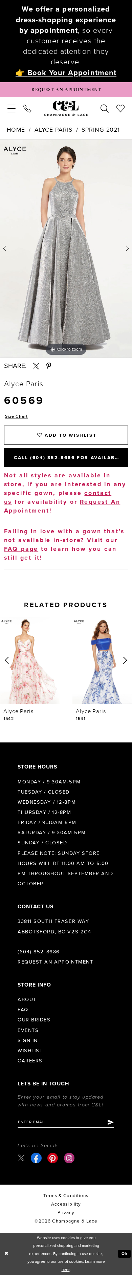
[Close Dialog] (6, 1254)
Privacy (66, 1212)
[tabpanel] (66, 248)
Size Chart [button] (16, 416)
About (27, 999)
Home (16, 129)
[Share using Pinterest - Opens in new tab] (48, 366)
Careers (30, 1061)
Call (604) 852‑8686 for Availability (71, 457)
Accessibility (66, 1204)
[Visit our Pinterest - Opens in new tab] (52, 1158)
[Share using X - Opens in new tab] (36, 366)
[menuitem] (11, 109)
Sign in (28, 1040)
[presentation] (30, 660)
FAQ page (21, 549)
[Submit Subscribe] (110, 1122)
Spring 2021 (101, 129)
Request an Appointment (55, 962)
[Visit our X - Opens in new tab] (21, 1158)
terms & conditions (65, 1195)
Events (28, 1030)
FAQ (23, 1010)
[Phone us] (27, 109)
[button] (11, 109)
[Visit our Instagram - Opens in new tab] (69, 1158)
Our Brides (34, 1020)
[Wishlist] (121, 109)
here (66, 1269)
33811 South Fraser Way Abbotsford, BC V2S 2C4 (54, 926)
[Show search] (105, 109)
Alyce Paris (53, 129)
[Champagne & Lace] (66, 108)
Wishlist (30, 1051)
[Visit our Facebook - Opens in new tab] (36, 1158)
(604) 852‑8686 (39, 952)
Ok (125, 1253)
